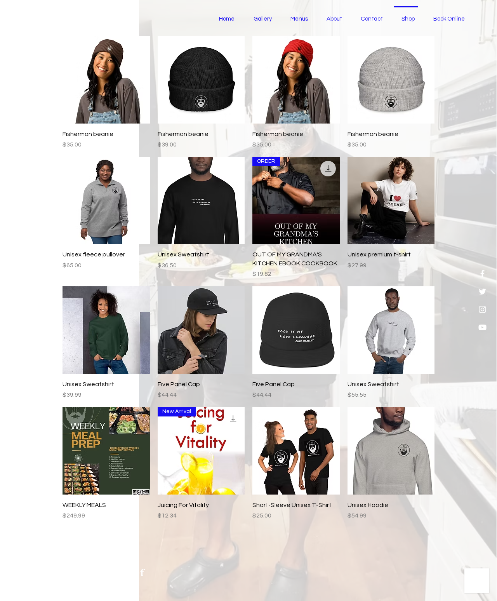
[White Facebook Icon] (482, 274)
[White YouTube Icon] (482, 327)
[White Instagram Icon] (482, 309)
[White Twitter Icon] (482, 291)
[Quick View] (106, 80)
